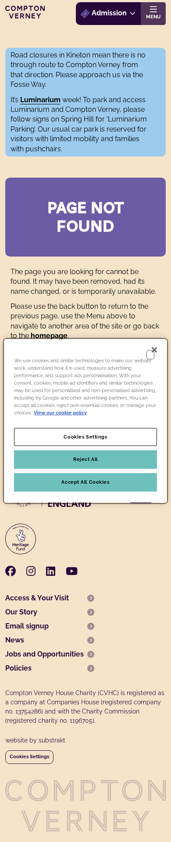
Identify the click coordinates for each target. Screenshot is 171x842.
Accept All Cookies (85, 482)
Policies (18, 668)
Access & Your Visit (37, 598)
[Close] (154, 350)
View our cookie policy (60, 413)
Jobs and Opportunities (44, 654)
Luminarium (40, 100)
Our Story (21, 612)
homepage (49, 336)
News (14, 640)
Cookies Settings (29, 757)
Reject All (85, 459)
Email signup (27, 626)
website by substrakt (35, 740)
